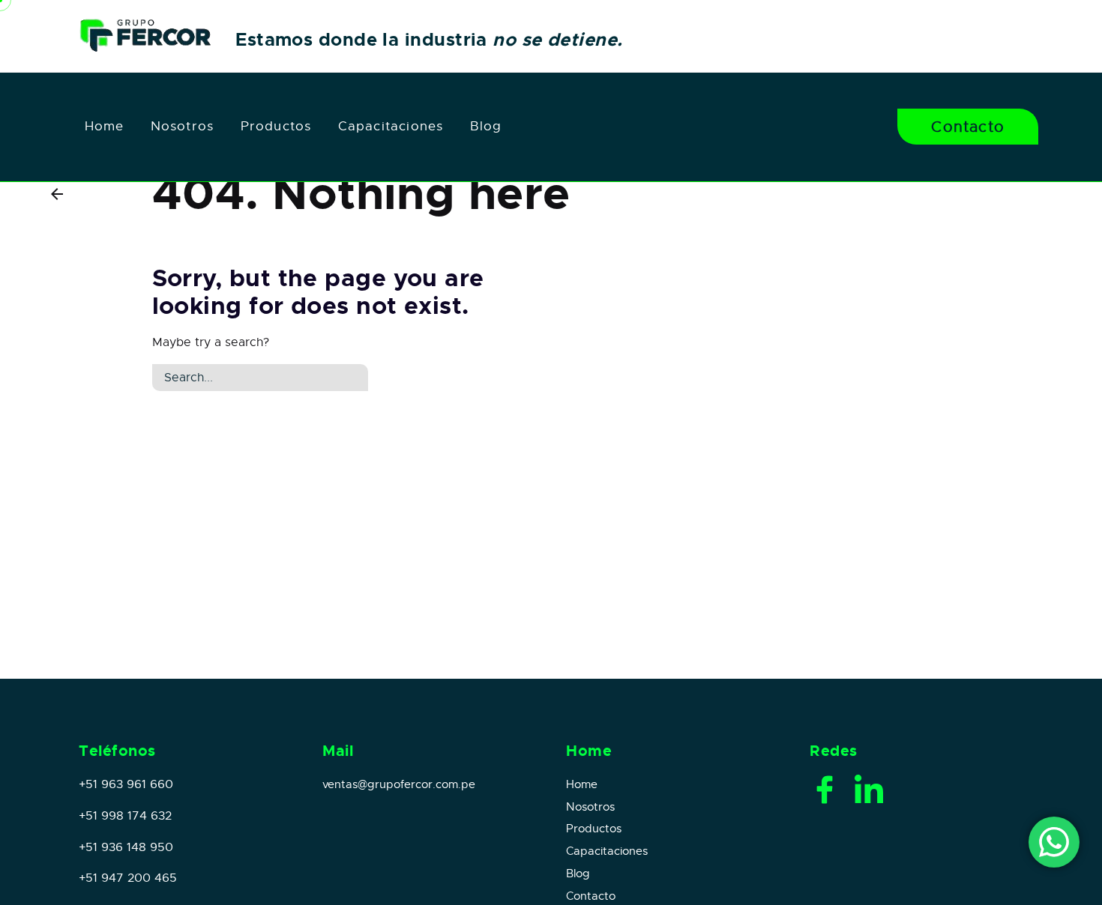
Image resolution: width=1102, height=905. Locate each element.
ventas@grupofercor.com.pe (398, 784)
